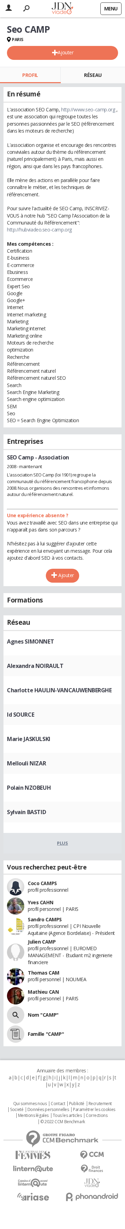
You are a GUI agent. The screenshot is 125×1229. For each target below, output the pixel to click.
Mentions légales (33, 1115)
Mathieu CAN (43, 991)
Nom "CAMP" (43, 1014)
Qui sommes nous (30, 1103)
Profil (30, 75)
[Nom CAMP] (15, 1015)
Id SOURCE (20, 714)
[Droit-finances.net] (92, 1169)
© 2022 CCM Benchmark (62, 1121)
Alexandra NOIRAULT (35, 666)
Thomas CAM (43, 972)
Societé (16, 1109)
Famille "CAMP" (46, 1034)
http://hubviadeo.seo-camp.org (39, 229)
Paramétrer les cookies (94, 1109)
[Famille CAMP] (15, 1034)
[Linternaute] (32, 1169)
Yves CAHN (40, 902)
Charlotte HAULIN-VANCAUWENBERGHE (59, 690)
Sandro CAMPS (45, 919)
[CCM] (92, 1155)
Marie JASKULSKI (28, 739)
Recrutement (100, 1103)
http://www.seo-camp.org (88, 109)
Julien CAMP (42, 941)
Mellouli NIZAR (26, 763)
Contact (58, 1103)
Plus (62, 843)
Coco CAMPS (42, 883)
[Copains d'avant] (32, 1183)
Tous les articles (67, 1115)
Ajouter (65, 52)
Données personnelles (48, 1109)
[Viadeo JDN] (92, 1183)
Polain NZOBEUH (29, 787)
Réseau (92, 75)
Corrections (96, 1115)
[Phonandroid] (92, 1196)
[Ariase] (32, 1196)
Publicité (76, 1103)
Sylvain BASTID (26, 812)
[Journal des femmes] (32, 1155)
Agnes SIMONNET (30, 641)
